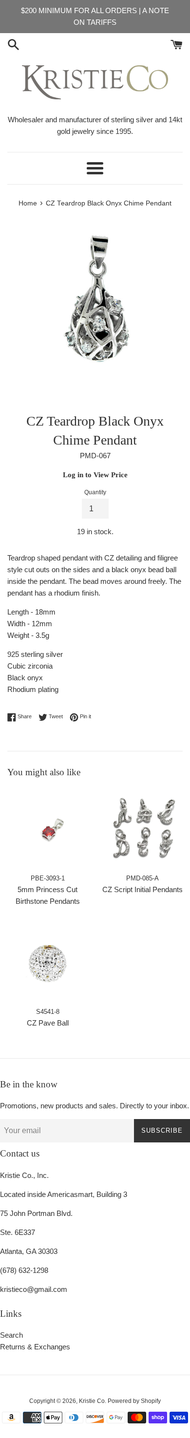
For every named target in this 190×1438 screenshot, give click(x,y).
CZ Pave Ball (48, 1023)
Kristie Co (92, 1401)
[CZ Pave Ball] (47, 962)
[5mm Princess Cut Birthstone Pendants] (47, 828)
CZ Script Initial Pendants (142, 889)
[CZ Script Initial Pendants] (142, 828)
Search (11, 1335)
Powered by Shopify (134, 1401)
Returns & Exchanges (35, 1347)
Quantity (95, 492)
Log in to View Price (95, 475)
